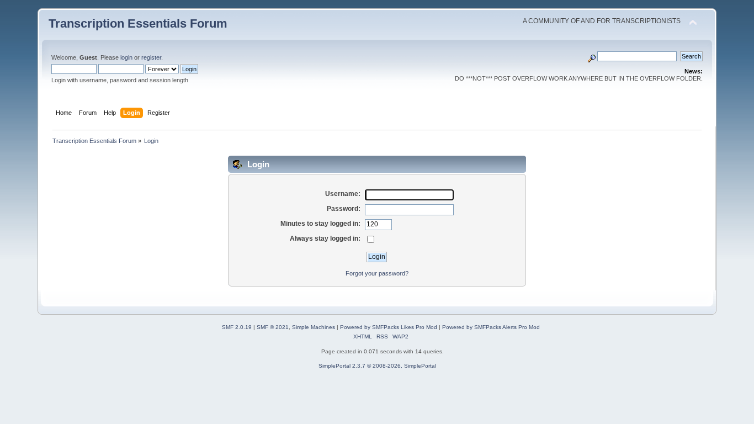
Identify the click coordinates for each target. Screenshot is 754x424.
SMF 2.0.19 (237, 327)
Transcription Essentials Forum (138, 23)
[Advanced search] (592, 56)
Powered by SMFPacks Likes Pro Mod (388, 327)
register (151, 57)
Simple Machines (313, 327)
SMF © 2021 (273, 327)
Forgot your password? (377, 273)
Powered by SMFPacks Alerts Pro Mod (491, 327)
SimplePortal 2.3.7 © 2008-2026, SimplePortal (377, 366)
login (126, 57)
